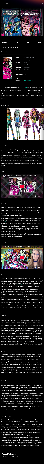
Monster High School (9, 221)
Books (39, 42)
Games (16, 42)
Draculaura (37, 158)
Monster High (24, 87)
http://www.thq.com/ (28, 80)
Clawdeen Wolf (20, 284)
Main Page (4, 42)
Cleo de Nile (28, 284)
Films (28, 42)
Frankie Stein (31, 158)
